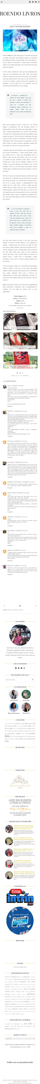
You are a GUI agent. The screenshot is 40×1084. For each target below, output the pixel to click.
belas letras (17, 979)
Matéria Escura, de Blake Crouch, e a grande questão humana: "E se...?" (24, 850)
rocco (31, 1006)
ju (21, 375)
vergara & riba (8, 1013)
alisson (21, 1024)
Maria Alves (10, 565)
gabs (22, 1026)
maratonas (25, 728)
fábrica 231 (27, 989)
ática (23, 1013)
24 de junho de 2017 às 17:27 (17, 385)
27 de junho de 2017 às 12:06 (20, 516)
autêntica (11, 979)
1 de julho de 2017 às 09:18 (20, 565)
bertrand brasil (25, 979)
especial (25, 726)
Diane (9, 385)
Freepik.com (24, 1047)
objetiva (21, 1001)
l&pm (23, 996)
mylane (7, 1029)
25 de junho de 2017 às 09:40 (20, 441)
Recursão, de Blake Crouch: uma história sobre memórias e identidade (24, 838)
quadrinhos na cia (19, 1006)
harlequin (7, 994)
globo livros (25, 991)
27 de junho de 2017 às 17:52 (21, 530)
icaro (25, 1026)
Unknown (10, 550)
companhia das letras (27, 982)
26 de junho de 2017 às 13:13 (28, 482)
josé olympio (17, 996)
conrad (33, 984)
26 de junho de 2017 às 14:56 (22, 492)
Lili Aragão (10, 441)
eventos (33, 726)
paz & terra (32, 1001)
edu (15, 1026)
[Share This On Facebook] (17, 373)
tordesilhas (15, 1011)
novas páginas (27, 999)
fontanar (15, 989)
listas (8, 728)
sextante (20, 1009)
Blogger (24, 1081)
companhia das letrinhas (11, 984)
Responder (10, 406)
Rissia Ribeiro (11, 462)
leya (26, 996)
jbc (12, 996)
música (12, 731)
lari (34, 1026)
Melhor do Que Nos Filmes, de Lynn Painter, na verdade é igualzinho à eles (24, 872)
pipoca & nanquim (20, 1004)
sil (19, 1029)
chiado (16, 981)
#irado (6, 977)
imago (23, 994)
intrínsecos (8, 996)
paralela (26, 1001)
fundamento (20, 989)
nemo (13, 999)
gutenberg (32, 991)
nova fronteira (19, 999)
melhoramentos (8, 999)
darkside (7, 986)
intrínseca (31, 994)
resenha (26, 375)
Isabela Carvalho (12, 492)
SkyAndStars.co (26, 1083)
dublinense (12, 986)
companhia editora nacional (25, 984)
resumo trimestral (14, 736)
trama (19, 1011)
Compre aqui (20, 308)
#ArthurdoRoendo (9, 723)
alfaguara (14, 977)
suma (25, 1009)
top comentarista (29, 739)
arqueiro (26, 977)
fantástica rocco (8, 989)
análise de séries (20, 723)
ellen (18, 1026)
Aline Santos (10, 516)
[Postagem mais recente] (4, 605)
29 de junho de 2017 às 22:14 (19, 550)
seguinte (15, 1009)
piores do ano (31, 731)
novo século (14, 1001)
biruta (6, 981)
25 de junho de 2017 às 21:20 (21, 462)
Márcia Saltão (11, 530)
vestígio (17, 1014)
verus (13, 1014)
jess (29, 1026)
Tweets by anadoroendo (20, 967)
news (18, 731)
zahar (21, 1013)
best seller (32, 979)
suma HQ (30, 1009)
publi (22, 733)
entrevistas (19, 726)
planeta (27, 1004)
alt (17, 375)
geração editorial (15, 991)
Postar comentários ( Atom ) (15, 610)
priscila (12, 1029)
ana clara (28, 1023)
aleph (10, 977)
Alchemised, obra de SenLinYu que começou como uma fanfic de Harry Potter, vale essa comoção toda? (23, 827)
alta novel (21, 976)
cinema (30, 723)
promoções (11, 733)
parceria (23, 731)
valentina (33, 1011)
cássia (11, 1026)
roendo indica (24, 736)
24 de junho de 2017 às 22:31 (20, 411)
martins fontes (31, 996)
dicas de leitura (9, 726)
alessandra (16, 1024)
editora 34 (18, 986)
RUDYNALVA (10, 411)
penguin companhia (10, 1004)
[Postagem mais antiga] (35, 605)
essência (24, 986)
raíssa (17, 1028)
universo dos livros (25, 1011)
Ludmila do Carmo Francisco (15, 482)
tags (19, 739)
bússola (11, 981)
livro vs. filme (16, 728)
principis (12, 1006)
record (27, 1006)
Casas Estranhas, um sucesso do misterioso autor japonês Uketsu (22, 861)
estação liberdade (31, 986)
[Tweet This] (20, 373)
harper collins (16, 994)
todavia (10, 1011)
